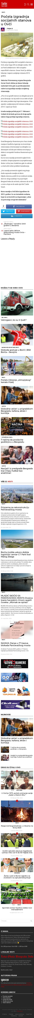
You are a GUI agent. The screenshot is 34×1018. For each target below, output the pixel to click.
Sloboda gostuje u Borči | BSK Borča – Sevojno (16, 351)
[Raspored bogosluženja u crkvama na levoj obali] (17, 811)
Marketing (14, 1015)
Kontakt (21, 1015)
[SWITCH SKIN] (25, 4)
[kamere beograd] (14, 668)
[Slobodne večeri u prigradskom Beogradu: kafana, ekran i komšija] (17, 395)
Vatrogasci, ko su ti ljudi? (14, 320)
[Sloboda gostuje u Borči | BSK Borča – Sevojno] (17, 334)
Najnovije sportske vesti (10, 347)
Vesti (3, 377)
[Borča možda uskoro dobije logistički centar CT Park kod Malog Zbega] (17, 539)
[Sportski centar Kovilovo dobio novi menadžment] (17, 893)
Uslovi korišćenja (19, 1014)
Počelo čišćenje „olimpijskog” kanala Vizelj (16, 381)
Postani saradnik (8, 996)
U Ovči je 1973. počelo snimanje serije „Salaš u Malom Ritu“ (17, 794)
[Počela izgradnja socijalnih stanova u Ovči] (17, 121)
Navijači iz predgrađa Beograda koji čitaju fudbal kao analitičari (17, 470)
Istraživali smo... (7, 437)
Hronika (17, 873)
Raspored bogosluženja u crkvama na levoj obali (17, 827)
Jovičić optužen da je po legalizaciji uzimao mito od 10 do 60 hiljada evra (17, 852)
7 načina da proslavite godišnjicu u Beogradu (12, 441)
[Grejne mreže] (15, 695)
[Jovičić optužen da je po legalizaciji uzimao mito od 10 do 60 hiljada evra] (17, 840)
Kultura (19, 790)
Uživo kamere (7, 998)
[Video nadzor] (14, 681)
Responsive (20, 1011)
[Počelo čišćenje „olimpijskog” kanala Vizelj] (17, 366)
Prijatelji (11, 1014)
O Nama (4, 1014)
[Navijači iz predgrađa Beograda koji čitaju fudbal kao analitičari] (17, 455)
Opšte (4, 406)
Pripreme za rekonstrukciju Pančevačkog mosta (15, 508)
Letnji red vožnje (7, 999)
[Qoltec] (15, 709)
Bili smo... (5, 317)
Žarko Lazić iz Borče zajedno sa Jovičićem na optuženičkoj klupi (17, 877)
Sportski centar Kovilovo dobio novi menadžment (17, 909)
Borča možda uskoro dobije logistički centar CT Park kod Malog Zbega (16, 554)
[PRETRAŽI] (28, 4)
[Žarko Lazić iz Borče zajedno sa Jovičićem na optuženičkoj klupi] (17, 865)
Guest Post (29, 1014)
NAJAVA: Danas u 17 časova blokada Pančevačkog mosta (15, 644)
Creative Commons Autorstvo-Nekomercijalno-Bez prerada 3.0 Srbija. (16, 984)
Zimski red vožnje (8, 1001)
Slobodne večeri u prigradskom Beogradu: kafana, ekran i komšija (17, 411)
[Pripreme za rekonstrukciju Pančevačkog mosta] (17, 494)
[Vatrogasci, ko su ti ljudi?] (17, 303)
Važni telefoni (7, 1002)
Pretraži (31, 921)
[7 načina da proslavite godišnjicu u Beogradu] (17, 426)
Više (25, 524)
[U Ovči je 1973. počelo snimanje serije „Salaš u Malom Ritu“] (17, 780)
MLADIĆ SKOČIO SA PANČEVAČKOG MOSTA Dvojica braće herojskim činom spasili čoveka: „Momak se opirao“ (17, 599)
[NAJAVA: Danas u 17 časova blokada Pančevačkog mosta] (17, 630)
